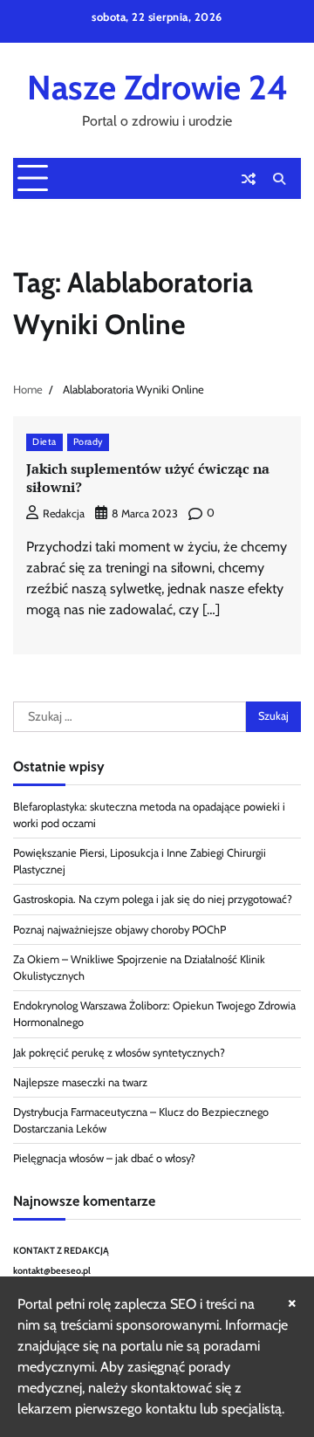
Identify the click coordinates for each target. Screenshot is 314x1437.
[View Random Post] (249, 179)
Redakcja (64, 513)
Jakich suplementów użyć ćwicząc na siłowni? (148, 477)
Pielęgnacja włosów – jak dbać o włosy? (104, 1158)
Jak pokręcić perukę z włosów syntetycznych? (119, 1052)
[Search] (279, 179)
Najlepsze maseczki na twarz (80, 1082)
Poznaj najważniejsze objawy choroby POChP (119, 929)
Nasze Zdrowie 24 (157, 87)
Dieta (44, 442)
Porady (88, 442)
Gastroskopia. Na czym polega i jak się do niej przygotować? (152, 899)
